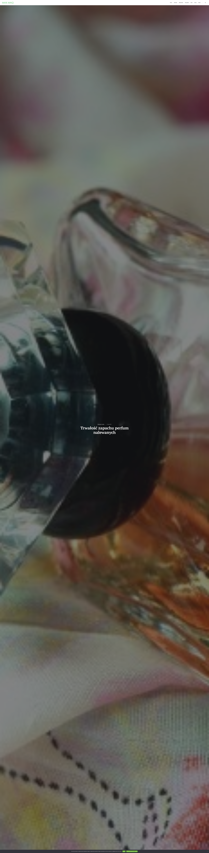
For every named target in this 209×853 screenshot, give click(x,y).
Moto (199, 2)
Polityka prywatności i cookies (132, 851)
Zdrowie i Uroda (101, 424)
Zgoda (124, 851)
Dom (191, 2)
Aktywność (181, 2)
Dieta (195, 2)
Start (171, 2)
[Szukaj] (205, 2)
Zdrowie (175, 2)
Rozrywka (187, 2)
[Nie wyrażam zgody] (207, 851)
